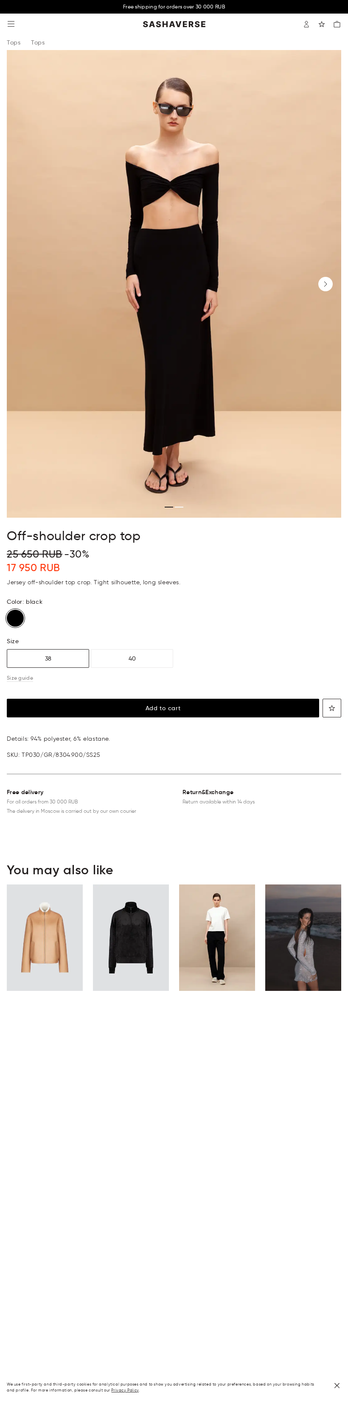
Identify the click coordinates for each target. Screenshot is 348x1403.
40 (132, 658)
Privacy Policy (124, 1390)
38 (48, 658)
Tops (14, 42)
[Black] (15, 618)
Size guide (20, 678)
